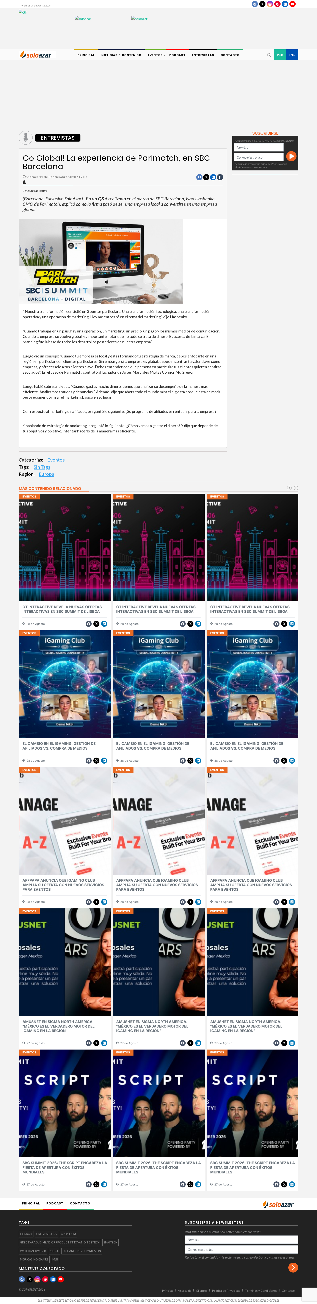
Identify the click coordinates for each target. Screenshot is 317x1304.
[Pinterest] (277, 4)
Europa (46, 474)
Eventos (56, 460)
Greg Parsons (46, 1234)
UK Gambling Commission (82, 1251)
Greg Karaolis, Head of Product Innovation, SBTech (60, 1242)
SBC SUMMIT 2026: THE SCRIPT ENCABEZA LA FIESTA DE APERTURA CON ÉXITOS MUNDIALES (64, 1167)
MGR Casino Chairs (34, 1259)
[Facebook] (255, 4)
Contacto (288, 1290)
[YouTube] (292, 4)
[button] (268, 55)
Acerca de (184, 1290)
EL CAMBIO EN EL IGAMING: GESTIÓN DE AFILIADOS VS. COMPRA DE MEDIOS (59, 745)
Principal (167, 1290)
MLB (55, 1259)
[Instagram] (270, 4)
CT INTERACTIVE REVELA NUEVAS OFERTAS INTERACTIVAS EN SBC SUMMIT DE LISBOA (62, 609)
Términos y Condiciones (261, 1290)
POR (280, 55)
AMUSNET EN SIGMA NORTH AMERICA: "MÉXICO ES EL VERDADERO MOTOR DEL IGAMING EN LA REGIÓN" (58, 1026)
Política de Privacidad (226, 1290)
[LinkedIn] (285, 4)
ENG (292, 55)
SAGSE (54, 1251)
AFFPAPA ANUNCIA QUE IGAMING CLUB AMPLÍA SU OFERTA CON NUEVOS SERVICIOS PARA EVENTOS (63, 885)
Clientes (201, 1290)
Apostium (68, 1234)
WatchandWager (33, 1251)
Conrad (26, 1234)
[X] (262, 4)
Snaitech (110, 1242)
